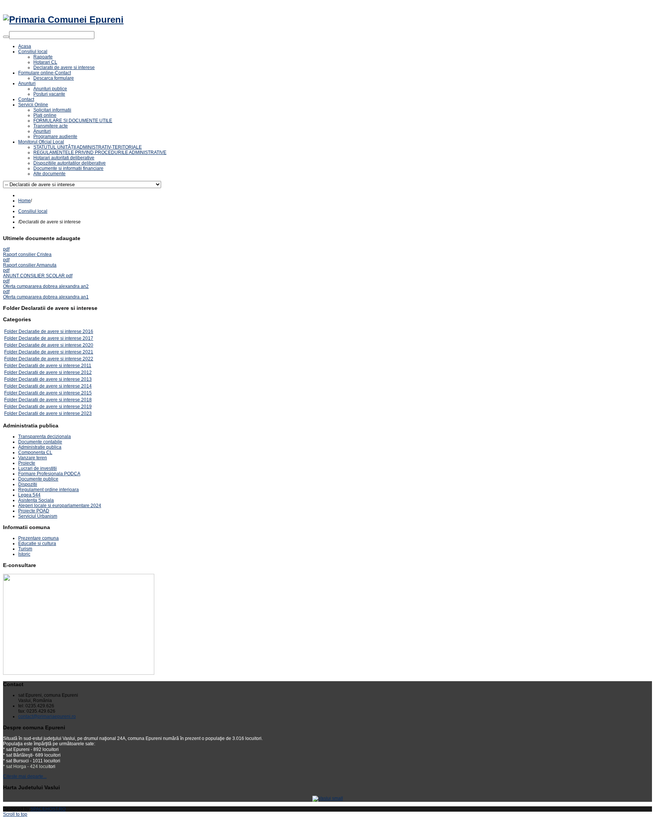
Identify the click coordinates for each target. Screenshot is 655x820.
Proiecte (26, 463)
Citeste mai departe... (25, 776)
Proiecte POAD (33, 511)
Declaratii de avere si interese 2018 (55, 399)
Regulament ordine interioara (48, 489)
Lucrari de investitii (37, 468)
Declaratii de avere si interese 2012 (55, 372)
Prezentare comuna (38, 538)
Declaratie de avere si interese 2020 (56, 345)
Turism (25, 548)
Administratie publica (39, 447)
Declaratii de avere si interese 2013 (55, 379)
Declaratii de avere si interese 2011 (55, 365)
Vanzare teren (32, 457)
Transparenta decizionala (44, 436)
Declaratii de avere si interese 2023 (55, 413)
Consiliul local (32, 211)
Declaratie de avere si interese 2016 (56, 331)
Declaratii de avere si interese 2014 (55, 386)
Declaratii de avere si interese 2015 (55, 393)
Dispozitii (27, 484)
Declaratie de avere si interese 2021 (56, 352)
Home (24, 200)
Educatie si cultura (37, 543)
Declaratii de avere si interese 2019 (55, 406)
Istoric (24, 554)
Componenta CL (35, 452)
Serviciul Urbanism (37, 516)
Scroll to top (15, 814)
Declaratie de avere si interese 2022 (56, 358)
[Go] (6, 37)
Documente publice (38, 479)
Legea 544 (29, 495)
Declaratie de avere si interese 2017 (56, 338)
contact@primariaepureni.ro (47, 716)
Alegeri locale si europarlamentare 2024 (59, 505)
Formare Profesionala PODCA (49, 473)
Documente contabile (40, 442)
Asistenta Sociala (36, 500)
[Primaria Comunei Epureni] (63, 19)
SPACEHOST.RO (48, 809)
